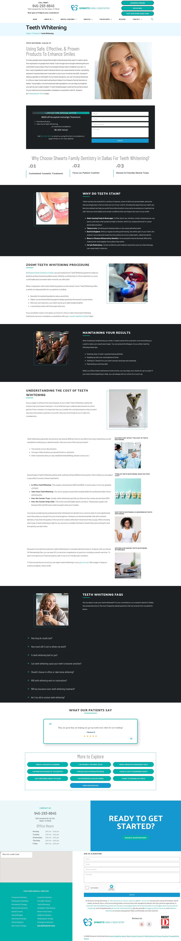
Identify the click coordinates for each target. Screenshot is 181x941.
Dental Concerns (68, 19)
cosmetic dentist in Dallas (78, 316)
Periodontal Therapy (19, 904)
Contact (136, 19)
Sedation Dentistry (44, 915)
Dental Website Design (118, 936)
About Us (47, 19)
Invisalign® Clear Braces (46, 908)
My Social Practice (136, 936)
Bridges (159, 906)
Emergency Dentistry (45, 922)
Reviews (122, 19)
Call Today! (43, 3)
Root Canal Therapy (19, 926)
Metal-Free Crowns (44, 911)
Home (35, 19)
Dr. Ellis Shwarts (114, 901)
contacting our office (36, 93)
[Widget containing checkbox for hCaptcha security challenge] (100, 888)
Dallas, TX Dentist (32, 33)
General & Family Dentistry (121, 908)
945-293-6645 (43, 6)
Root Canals (167, 906)
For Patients (105, 19)
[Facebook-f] (149, 924)
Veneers (120, 906)
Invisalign (127, 906)
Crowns (152, 906)
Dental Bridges (17, 915)
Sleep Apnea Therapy (45, 919)
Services (87, 19)
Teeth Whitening (43, 904)
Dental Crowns (17, 911)
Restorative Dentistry (20, 908)
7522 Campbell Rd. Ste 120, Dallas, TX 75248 (43, 9)
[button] (137, 13)
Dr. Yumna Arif (144, 901)
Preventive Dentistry (19, 897)
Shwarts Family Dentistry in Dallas (41, 273)
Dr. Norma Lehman (128, 901)
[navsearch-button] (151, 19)
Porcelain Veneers (44, 901)
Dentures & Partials (19, 919)
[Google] (142, 924)
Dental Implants (17, 922)
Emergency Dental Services (155, 908)
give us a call (84, 562)
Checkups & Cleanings (20, 901)
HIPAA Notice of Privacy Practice (156, 936)
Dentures (112, 906)
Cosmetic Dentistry (44, 897)
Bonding (105, 906)
